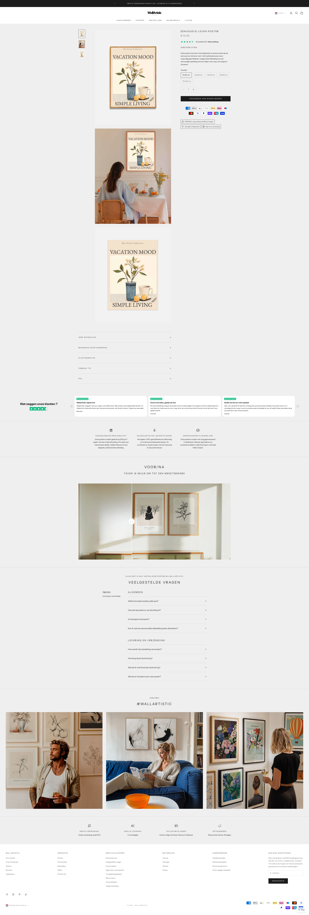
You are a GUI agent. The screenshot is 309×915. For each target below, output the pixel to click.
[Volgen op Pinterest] (19, 894)
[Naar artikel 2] (81, 44)
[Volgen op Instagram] (13, 894)
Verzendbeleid (111, 882)
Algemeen (107, 592)
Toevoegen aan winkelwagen (205, 99)
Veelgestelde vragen (113, 862)
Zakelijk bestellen (218, 858)
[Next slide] (297, 406)
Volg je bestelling (112, 886)
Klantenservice (111, 858)
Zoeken (8, 866)
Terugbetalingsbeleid (114, 874)
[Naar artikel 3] (81, 54)
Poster (165, 870)
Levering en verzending (111, 596)
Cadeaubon (10, 874)
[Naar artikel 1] (81, 34)
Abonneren (278, 881)
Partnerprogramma (219, 866)
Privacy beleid (111, 866)
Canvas (165, 858)
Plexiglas (166, 862)
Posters (140, 20)
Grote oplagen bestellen (221, 870)
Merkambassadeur (219, 862)
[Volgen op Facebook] (7, 894)
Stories (60, 858)
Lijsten (188, 20)
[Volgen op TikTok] (26, 894)
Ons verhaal (10, 858)
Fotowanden (62, 862)
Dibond (165, 866)
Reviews (9, 870)
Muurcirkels (173, 20)
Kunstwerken (124, 20)
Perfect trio (62, 874)
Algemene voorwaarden (115, 870)
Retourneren (110, 878)
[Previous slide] (71, 406)
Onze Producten (12, 862)
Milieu (60, 870)
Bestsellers (155, 20)
